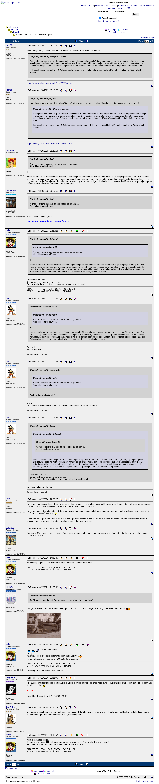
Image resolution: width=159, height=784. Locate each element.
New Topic (112, 29)
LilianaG (10, 150)
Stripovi (14, 29)
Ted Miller (10, 707)
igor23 (9, 45)
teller (8, 230)
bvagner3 (10, 677)
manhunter (11, 190)
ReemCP (10, 587)
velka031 (10, 528)
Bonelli (16, 32)
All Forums (13, 27)
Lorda (8, 499)
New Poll (124, 29)
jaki (7, 298)
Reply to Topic (118, 32)
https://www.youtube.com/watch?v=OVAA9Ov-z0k (49, 83)
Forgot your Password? (108, 21)
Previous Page (147, 37)
